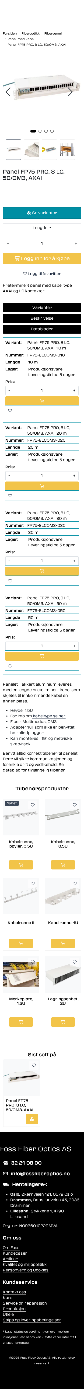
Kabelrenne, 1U (63, 923)
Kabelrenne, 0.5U (63, 844)
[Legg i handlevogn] (32, 1119)
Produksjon (14, 1309)
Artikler (10, 1259)
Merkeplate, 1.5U (21, 1001)
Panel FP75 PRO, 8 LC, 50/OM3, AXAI (19, 1105)
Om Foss (11, 1248)
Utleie (8, 1314)
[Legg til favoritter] (10, 411)
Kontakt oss (14, 1292)
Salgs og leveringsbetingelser (32, 1320)
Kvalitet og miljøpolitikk (25, 1264)
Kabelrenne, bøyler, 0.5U (21, 844)
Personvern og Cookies (26, 1270)
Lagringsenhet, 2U (63, 1001)
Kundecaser (15, 1253)
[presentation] (8, 92)
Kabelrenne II (21, 923)
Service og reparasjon (25, 1303)
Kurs (8, 1297)
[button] (33, 131)
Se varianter (44, 213)
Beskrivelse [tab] (42, 318)
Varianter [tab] (42, 307)
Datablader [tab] (42, 329)
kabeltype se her (49, 716)
